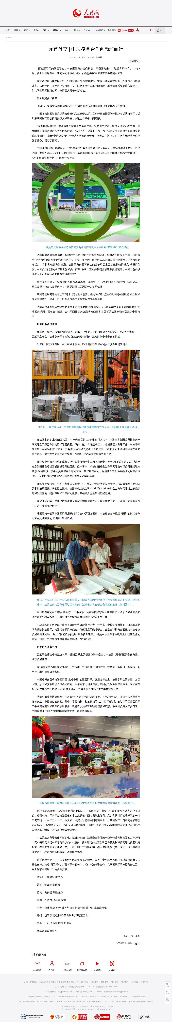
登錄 (162, 30)
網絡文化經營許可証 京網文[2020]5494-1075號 (67, 1001)
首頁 (8, 30)
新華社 (99, 57)
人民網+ (52, 970)
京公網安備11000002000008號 (141, 1001)
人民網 (8, 37)
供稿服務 (94, 982)
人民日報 (37, 970)
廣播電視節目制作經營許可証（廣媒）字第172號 (108, 997)
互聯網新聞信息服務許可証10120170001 (40, 997)
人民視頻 (97, 970)
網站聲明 (114, 982)
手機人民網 (67, 970)
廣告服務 (74, 982)
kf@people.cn (63, 992)
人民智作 (112, 970)
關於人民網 (44, 982)
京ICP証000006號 (122, 1001)
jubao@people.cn (111, 987)
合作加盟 (84, 982)
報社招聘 (54, 982)
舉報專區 (112, 30)
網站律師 (124, 982)
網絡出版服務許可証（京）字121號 (100, 1001)
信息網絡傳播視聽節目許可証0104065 (33, 1001)
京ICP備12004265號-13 (138, 997)
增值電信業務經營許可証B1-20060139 (72, 997)
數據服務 (104, 982)
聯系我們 (144, 982)
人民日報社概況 (30, 982)
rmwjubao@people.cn (120, 992)
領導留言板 (82, 970)
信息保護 (134, 982)
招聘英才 (64, 982)
